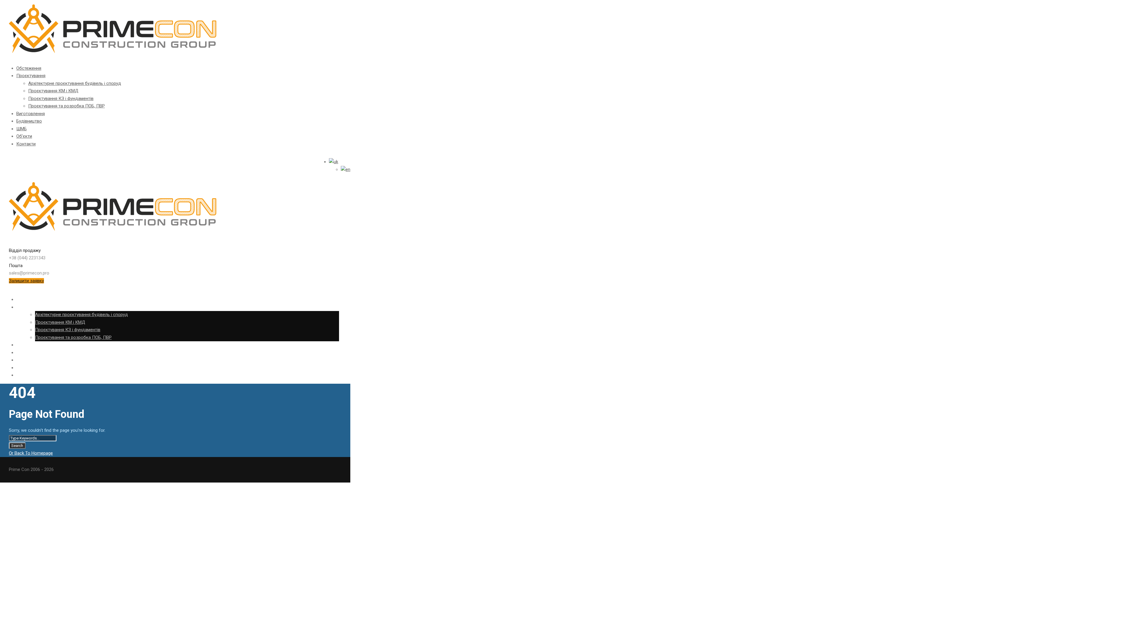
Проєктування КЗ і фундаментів (61, 98)
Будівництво (29, 121)
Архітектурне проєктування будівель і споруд (74, 83)
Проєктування (30, 75)
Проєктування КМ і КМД (53, 90)
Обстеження (28, 68)
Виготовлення (30, 113)
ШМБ (21, 128)
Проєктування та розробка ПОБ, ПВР (66, 106)
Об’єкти (24, 136)
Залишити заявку (26, 280)
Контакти (26, 144)
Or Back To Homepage (31, 453)
